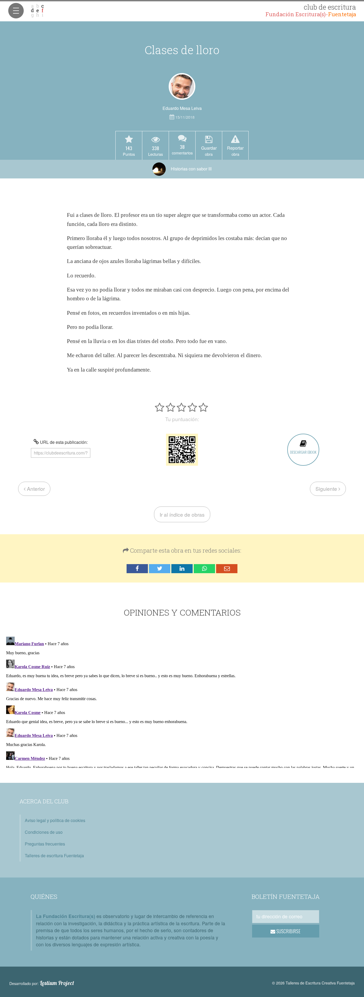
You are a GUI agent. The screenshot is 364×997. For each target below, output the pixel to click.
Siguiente (327, 488)
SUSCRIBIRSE (288, 931)
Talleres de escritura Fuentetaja (54, 855)
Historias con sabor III (191, 169)
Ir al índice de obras (182, 514)
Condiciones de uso (44, 832)
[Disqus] (182, 701)
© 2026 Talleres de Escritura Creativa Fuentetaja (313, 983)
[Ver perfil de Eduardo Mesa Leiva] (182, 86)
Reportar (235, 151)
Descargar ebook (303, 452)
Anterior (35, 488)
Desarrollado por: (41, 983)
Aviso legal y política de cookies (55, 820)
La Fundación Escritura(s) (65, 916)
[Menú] (16, 11)
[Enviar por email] (226, 568)
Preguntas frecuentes (45, 844)
